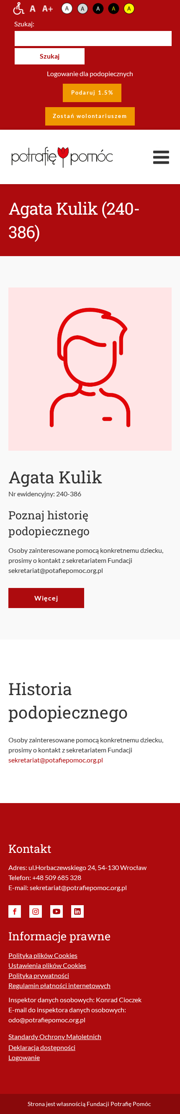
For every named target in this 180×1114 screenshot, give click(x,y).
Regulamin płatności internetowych (59, 985)
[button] (161, 156)
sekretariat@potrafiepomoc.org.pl (78, 887)
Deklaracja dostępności (41, 1047)
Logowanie (24, 1057)
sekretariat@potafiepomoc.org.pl (55, 760)
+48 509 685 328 (56, 877)
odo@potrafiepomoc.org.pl (46, 1020)
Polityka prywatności (38, 975)
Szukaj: (24, 24)
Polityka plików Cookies (42, 955)
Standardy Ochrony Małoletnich (54, 1036)
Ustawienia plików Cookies (47, 965)
